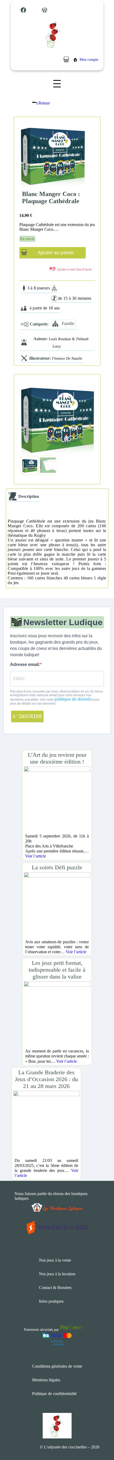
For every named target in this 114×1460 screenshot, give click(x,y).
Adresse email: (25, 664)
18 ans (54, 308)
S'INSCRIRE (27, 716)
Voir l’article (35, 856)
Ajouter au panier (56, 252)
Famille (68, 323)
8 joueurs (42, 288)
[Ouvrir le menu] (57, 84)
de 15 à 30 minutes (74, 298)
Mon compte (89, 60)
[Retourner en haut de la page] (99, 1440)
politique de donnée (73, 699)
